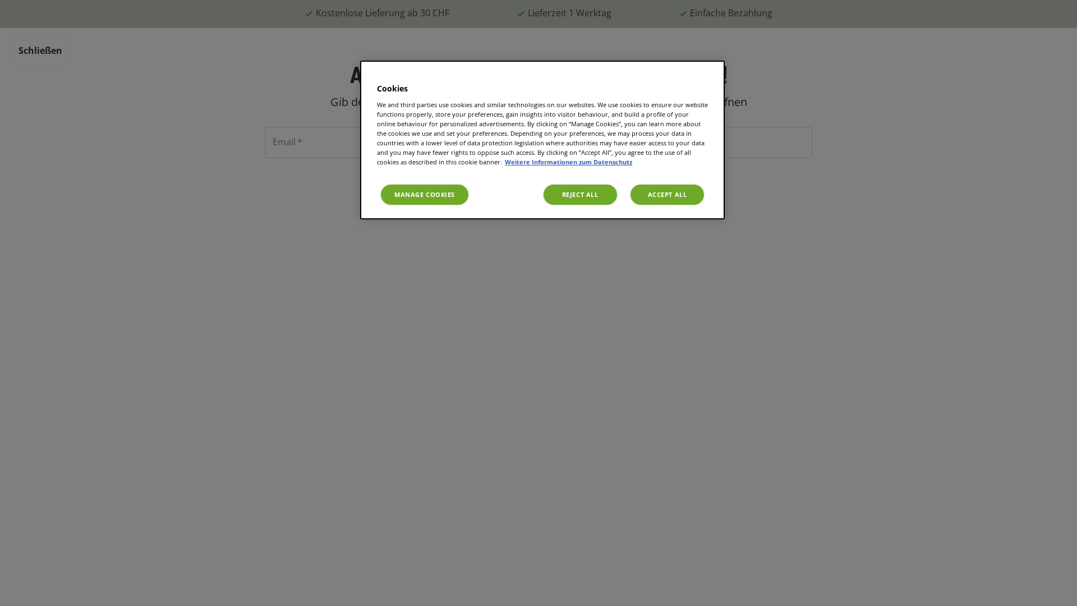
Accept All (667, 194)
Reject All (580, 194)
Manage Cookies (424, 194)
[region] (542, 140)
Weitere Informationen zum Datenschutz (568, 162)
